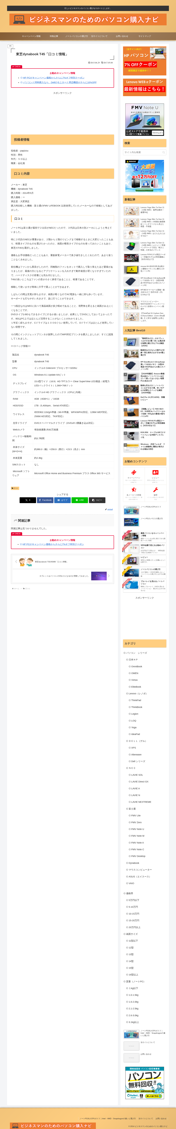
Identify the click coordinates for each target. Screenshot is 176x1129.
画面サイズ (132, 934)
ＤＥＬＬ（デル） (138, 741)
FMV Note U (137, 829)
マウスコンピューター (140, 869)
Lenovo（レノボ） (138, 693)
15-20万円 (134, 920)
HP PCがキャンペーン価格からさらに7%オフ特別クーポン (54, 77)
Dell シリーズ (138, 761)
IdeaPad (135, 734)
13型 (131, 954)
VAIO (131, 883)
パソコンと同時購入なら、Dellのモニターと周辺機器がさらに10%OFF (60, 82)
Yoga (133, 727)
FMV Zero (136, 822)
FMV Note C (137, 849)
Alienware (136, 754)
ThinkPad (136, 700)
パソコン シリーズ (136, 653)
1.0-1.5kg (133, 995)
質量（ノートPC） (136, 981)
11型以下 (133, 940)
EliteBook (136, 687)
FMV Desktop (138, 856)
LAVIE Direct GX (139, 781)
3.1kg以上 (134, 1022)
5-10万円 (133, 907)
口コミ (16, 488)
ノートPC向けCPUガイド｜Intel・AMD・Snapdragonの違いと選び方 (108, 1118)
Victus (134, 680)
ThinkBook (136, 707)
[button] (97, 500)
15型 (131, 968)
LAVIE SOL (137, 775)
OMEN (134, 673)
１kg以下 (133, 988)
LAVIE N (135, 795)
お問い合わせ (161, 1118)
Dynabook (134, 863)
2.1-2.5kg (133, 1008)
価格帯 (129, 893)
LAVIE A (135, 788)
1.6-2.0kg (133, 1002)
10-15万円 (134, 913)
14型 (131, 961)
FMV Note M (137, 836)
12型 (131, 947)
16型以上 (133, 974)
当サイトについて (146, 1118)
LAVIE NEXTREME (141, 802)
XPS (133, 747)
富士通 (132, 809)
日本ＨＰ (133, 659)
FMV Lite (136, 815)
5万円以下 (134, 900)
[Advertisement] (62, 113)
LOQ (133, 720)
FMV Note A (137, 842)
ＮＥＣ (132, 768)
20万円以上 (135, 927)
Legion (134, 714)
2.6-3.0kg (133, 1015)
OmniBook (136, 666)
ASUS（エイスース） (140, 876)
